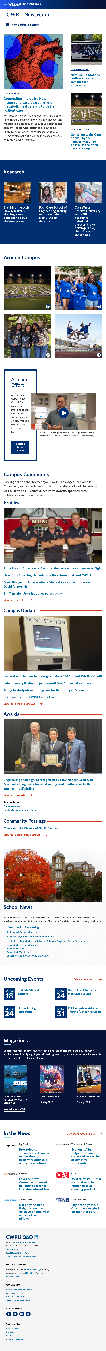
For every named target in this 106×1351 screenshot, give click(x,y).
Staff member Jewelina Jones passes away (33, 593)
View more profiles (14, 600)
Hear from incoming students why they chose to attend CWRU (47, 575)
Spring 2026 (46, 1102)
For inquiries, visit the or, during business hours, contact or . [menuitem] (27, 1273)
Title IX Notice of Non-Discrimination (21, 1256)
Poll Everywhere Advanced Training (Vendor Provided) (85, 1010)
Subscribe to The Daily (15, 1297)
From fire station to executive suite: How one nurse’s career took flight (53, 568)
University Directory (14, 1339)
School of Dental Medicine (22, 944)
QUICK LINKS (13, 1285)
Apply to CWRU (12, 1328)
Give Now (10, 1332)
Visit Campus (11, 1336)
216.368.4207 (31, 1273)
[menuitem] (53, 1289)
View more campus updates (19, 703)
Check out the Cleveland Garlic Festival (31, 828)
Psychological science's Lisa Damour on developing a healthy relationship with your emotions (34, 1156)
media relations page (32, 1269)
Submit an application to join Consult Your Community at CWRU (49, 683)
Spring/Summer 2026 (14, 1109)
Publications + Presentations (20, 810)
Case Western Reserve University (26, 1242)
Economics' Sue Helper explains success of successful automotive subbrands (85, 1156)
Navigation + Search (22, 25)
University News (80, 69)
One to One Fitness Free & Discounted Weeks (84, 992)
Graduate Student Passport (28, 992)
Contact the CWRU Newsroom (19, 1289)
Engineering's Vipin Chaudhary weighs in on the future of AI (86, 1208)
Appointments (12, 806)
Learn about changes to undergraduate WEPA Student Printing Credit (53, 676)
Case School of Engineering (23, 927)
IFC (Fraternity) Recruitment (26, 1010)
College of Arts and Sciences (23, 932)
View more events (84, 979)
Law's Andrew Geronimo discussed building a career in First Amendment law (34, 1184)
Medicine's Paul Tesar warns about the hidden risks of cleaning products (86, 1184)
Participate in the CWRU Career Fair (29, 697)
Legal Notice (11, 1253)
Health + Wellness (14, 93)
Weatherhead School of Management (29, 955)
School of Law (15, 948)
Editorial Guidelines (14, 1293)
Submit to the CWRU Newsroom (19, 1300)
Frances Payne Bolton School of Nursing (30, 936)
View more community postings (22, 834)
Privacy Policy (24, 1253)
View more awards (14, 795)
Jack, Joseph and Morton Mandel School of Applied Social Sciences (46, 941)
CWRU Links (13, 1324)
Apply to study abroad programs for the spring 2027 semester (47, 690)
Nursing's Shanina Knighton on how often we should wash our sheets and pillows (34, 1211)
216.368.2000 (12, 1249)
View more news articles (81, 1133)
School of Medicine (18, 952)
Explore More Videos (20, 447)
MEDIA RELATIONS (16, 1265)
